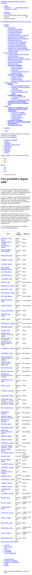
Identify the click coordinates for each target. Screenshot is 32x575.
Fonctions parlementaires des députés (18, 35)
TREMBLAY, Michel (7, 402)
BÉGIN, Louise (5, 385)
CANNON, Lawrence (7, 390)
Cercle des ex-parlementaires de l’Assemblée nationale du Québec (17, 45)
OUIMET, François (4, 470)
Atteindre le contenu (6, 1)
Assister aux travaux (13, 63)
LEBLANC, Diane (6, 439)
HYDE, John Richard (7, 310)
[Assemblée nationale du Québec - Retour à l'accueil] (16, 21)
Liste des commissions (17, 76)
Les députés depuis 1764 (15, 31)
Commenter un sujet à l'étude (17, 101)
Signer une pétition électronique (20, 85)
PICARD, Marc (5, 456)
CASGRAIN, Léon (6, 279)
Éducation (7, 149)
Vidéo (6, 106)
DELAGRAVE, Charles (8, 292)
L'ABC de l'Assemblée (10, 140)
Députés (6, 26)
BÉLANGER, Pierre (7, 407)
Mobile (6, 563)
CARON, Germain (6, 305)
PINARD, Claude (6, 416)
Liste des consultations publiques (20, 100)
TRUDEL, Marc (5, 282)
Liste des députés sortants (15, 29)
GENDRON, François (7, 443)
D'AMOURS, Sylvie (7, 528)
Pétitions (10, 84)
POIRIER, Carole (6, 476)
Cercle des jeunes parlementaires (17, 43)
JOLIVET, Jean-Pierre (7, 371)
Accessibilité (7, 551)
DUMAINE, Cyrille (6, 289)
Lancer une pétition (16, 90)
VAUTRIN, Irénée (6, 272)
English (6, 565)
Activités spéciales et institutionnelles (17, 117)
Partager (3, 165)
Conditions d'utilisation (10, 560)
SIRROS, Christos (6, 436)
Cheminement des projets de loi (20, 71)
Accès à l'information (10, 553)
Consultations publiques (15, 95)
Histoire (6, 152)
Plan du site (7, 550)
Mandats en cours (16, 78)
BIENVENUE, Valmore (8, 285)
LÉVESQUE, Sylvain (7, 513)
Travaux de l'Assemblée (15, 65)
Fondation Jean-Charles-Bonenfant (17, 48)
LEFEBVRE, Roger (7, 399)
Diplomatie (7, 151)
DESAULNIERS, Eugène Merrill (6, 250)
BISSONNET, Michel (7, 395)
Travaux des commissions (15, 74)
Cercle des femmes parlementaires (17, 42)
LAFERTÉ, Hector (6, 264)
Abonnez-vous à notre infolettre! (10, 541)
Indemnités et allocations (15, 40)
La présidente (11, 27)
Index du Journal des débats (15, 57)
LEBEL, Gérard (5, 319)
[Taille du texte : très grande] (6, 160)
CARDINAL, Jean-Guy (8, 348)
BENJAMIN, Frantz (7, 523)
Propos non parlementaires (15, 62)
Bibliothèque (7, 146)
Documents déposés (17, 68)
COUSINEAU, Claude (7, 479)
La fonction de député (14, 34)
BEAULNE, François (4, 430)
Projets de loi (15, 70)
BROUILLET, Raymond (5, 374)
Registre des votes (16, 73)
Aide (5, 548)
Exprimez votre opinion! (11, 82)
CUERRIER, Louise (7, 353)
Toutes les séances (16, 67)
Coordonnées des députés (15, 32)
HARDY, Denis (5, 330)
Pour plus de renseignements (9, 137)
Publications (7, 148)
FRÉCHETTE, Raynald (8, 323)
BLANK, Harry (5, 333)
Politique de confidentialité (11, 562)
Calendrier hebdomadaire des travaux (18, 54)
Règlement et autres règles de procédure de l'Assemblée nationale (19, 59)
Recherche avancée (9, 18)
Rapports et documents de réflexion (21, 81)
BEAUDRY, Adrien (6, 255)
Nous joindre (8, 13)
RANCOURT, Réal (6, 367)
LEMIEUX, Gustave (7, 260)
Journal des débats (13, 56)
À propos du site (9, 559)
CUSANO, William (6, 445)
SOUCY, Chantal (6, 502)
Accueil (6, 24)
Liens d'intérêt (8, 547)
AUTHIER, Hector (6, 275)
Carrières (6, 12)
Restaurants (7, 143)
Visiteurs (6, 141)
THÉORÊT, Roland (6, 327)
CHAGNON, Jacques (7, 452)
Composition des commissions (16, 37)
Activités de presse (16, 115)
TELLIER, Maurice (6, 296)
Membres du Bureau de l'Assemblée (18, 38)
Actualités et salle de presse (12, 144)
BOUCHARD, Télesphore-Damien (6, 268)
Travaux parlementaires (10, 53)
